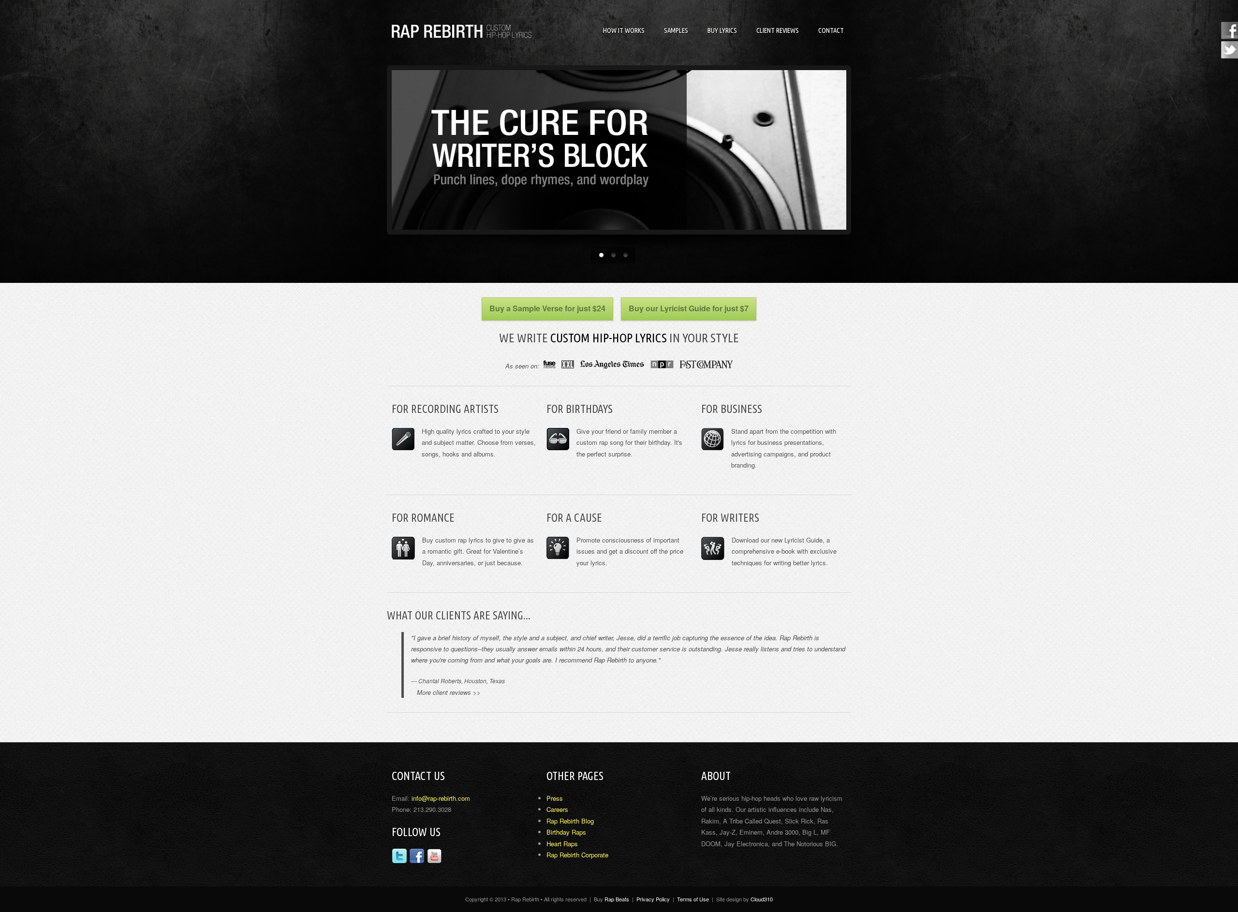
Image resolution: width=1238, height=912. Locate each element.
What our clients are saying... (459, 615)
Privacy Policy (653, 899)
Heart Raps (562, 844)
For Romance (423, 517)
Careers (557, 810)
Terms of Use (693, 899)
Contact (831, 30)
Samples (676, 30)
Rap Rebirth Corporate (577, 855)
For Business (731, 408)
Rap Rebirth (464, 31)
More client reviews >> (446, 693)
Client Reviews (777, 30)
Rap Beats (616, 899)
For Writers (730, 517)
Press (554, 798)
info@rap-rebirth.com (441, 798)
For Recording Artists (445, 408)
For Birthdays (579, 408)
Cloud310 (762, 899)
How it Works (624, 30)
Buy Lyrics (722, 30)
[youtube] (434, 857)
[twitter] (399, 857)
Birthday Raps (566, 832)
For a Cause (574, 517)
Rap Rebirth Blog (570, 821)
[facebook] (417, 857)
